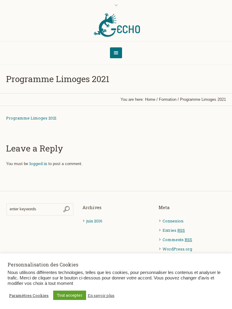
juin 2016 (94, 221)
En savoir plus (101, 295)
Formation (167, 99)
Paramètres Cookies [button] (29, 295)
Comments (177, 239)
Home (150, 99)
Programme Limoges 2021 (31, 118)
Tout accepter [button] (69, 295)
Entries (174, 230)
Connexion (173, 221)
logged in (38, 163)
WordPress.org (177, 249)
